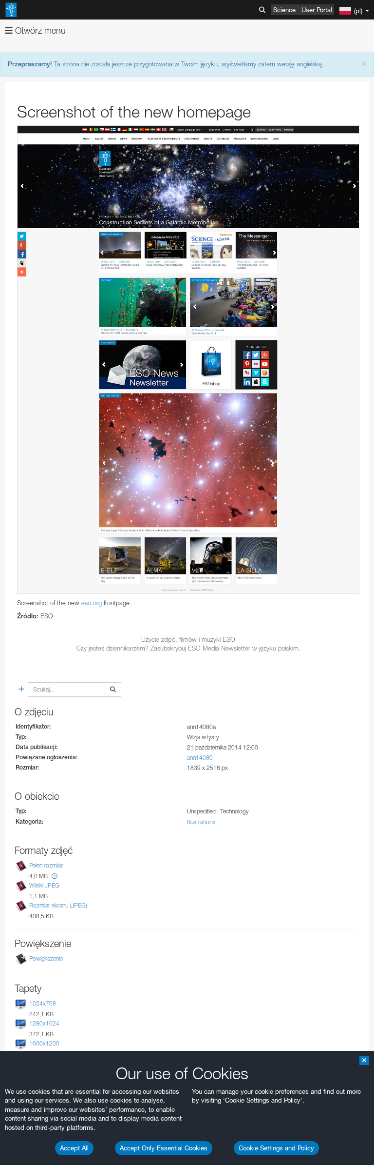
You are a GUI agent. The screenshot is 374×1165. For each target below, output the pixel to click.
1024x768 (42, 1003)
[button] (54, 876)
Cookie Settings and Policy (276, 1148)
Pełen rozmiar (46, 865)
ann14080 (200, 757)
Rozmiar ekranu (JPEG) (58, 905)
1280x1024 (44, 1023)
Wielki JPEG (44, 885)
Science (284, 10)
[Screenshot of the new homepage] (188, 359)
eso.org (91, 603)
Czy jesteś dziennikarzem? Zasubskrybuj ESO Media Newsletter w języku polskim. (188, 648)
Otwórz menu (39, 30)
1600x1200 (44, 1043)
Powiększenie (46, 958)
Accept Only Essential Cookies (163, 1148)
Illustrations (201, 822)
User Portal (316, 10)
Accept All (74, 1148)
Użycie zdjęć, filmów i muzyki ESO (188, 639)
